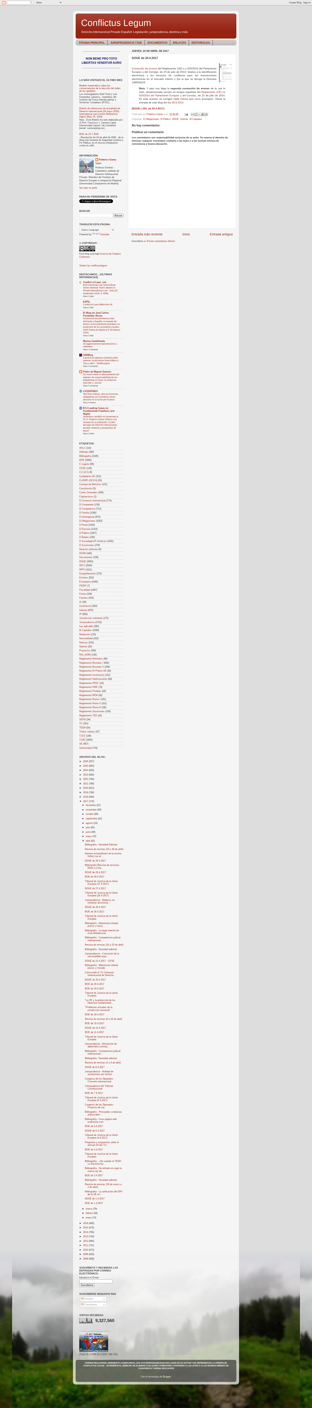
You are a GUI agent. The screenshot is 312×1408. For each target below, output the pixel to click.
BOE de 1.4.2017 (94, 1203)
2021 (86, 783)
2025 (86, 766)
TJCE (82, 736)
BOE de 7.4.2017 (94, 1093)
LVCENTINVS (90, 391)
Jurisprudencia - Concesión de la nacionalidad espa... (102, 955)
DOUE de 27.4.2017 (95, 888)
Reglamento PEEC (89, 683)
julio (88, 827)
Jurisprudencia (86, 622)
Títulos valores (87, 731)
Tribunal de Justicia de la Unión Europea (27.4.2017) (101, 882)
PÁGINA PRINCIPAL (92, 42)
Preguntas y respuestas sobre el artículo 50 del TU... (102, 1143)
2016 (86, 1223)
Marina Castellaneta (94, 341)
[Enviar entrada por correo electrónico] (186, 114)
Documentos (85, 557)
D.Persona (84, 529)
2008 (86, 1259)
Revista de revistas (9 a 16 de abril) (103, 1019)
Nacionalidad (86, 638)
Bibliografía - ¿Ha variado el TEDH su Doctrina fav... (103, 1162)
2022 (86, 779)
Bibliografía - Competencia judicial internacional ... (102, 939)
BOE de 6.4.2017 (94, 1126)
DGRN (82, 553)
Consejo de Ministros (90, 484)
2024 (86, 770)
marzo (89, 1209)
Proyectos (84, 650)
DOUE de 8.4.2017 (95, 1067)
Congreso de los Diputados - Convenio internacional (99, 1080)
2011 (86, 1245)
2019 (86, 792)
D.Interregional (86, 517)
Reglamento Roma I (89, 699)
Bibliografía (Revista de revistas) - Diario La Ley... (102, 866)
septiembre (92, 818)
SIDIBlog (88, 355)
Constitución (85, 488)
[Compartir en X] (199, 114)
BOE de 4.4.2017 (94, 1149)
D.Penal (83, 525)
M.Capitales (196, 119)
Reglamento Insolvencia (91, 675)
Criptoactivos (86, 496)
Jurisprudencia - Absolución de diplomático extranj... (101, 1045)
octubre (90, 814)
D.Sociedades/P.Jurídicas (92, 541)
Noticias (83, 642)
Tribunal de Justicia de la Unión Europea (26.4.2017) (101, 894)
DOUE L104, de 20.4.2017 (148, 108)
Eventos (83, 577)
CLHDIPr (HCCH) (88, 480)
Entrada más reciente (147, 234)
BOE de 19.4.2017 (94, 988)
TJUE (82, 740)
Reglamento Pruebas (90, 691)
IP (80, 614)
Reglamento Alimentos (91, 658)
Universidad (85, 748)
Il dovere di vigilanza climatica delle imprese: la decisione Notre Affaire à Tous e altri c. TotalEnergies (100, 361)
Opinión (83, 646)
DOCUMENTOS (157, 42)
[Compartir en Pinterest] (206, 114)
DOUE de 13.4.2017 (95, 1028)
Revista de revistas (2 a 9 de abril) (103, 1062)
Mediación (84, 634)
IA (80, 602)
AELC (82, 448)
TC (80, 723)
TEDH (82, 727)
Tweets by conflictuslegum (93, 265)
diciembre (91, 805)
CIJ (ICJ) (84, 472)
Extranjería (85, 582)
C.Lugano (84, 464)
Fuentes (83, 598)
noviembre (91, 809)
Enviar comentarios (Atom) (161, 241)
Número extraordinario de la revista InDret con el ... (103, 855)
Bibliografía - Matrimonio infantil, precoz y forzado (102, 966)
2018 (86, 797)
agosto (90, 823)
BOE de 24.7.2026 (89, 134)
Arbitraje (83, 452)
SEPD (82, 719)
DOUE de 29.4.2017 (95, 861)
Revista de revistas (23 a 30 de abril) (104, 849)
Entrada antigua (221, 234)
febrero (90, 1213)
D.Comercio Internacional (92, 500)
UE (81, 744)
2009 (86, 1254)
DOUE (175, 119)
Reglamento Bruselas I (91, 663)
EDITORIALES (201, 42)
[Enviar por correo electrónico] (192, 114)
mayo (89, 836)
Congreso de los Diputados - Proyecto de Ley (99, 1106)
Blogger (167, 1376)
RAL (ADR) (85, 654)
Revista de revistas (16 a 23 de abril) (104, 945)
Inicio (186, 234)
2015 (86, 1227)
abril (88, 841)
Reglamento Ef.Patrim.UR (92, 671)
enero (89, 1217)
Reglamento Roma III (90, 707)
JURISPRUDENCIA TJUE (126, 42)
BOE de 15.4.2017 (94, 1023)
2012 (86, 1241)
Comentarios (90, 1304)
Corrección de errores (144, 68)
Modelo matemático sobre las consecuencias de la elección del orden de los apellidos (99, 88)
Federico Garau (107, 159)
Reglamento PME (88, 687)
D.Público (166, 119)
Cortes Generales (88, 492)
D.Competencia (87, 509)
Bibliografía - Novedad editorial (101, 949)
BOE (81, 460)
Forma (82, 594)
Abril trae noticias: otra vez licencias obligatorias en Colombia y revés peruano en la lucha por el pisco (100, 397)
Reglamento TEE (88, 715)
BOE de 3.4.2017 (94, 1175)
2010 (86, 1250)
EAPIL (86, 302)
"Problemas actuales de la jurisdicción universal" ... (99, 1008)
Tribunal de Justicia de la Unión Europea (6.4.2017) (101, 1099)
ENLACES (179, 42)
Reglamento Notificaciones (93, 679)
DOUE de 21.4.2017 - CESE (99, 961)
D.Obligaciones (151, 119)
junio (88, 832)
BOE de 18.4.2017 (94, 1014)
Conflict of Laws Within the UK (97, 304)
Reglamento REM (88, 695)
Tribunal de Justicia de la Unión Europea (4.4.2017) (101, 1136)
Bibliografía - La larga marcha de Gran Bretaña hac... (102, 932)
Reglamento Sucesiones (92, 711)
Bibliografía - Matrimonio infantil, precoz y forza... (102, 924)
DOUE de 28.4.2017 (95, 872)
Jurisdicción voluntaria (91, 618)
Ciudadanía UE (87, 476)
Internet (184, 119)
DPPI (82, 569)
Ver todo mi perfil (88, 188)
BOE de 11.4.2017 (94, 1032)
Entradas (88, 1299)
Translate (104, 234)
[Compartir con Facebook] (203, 114)
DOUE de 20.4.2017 (95, 980)
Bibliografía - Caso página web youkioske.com (101, 1120)
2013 (86, 1236)
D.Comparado (86, 504)
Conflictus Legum (116, 23)
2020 (86, 788)
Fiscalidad (84, 590)
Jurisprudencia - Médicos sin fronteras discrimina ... (100, 901)
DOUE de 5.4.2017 (95, 1131)
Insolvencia (85, 606)
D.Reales (84, 537)
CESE (82, 468)
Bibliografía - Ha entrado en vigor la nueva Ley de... (103, 1169)
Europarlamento (87, 573)
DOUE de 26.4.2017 (95, 907)
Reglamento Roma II (90, 703)
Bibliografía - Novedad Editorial (101, 844)
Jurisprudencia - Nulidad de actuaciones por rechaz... (99, 1073)
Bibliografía (85, 456)
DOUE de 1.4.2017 (95, 1198)
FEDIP (82, 585)
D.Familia (84, 513)
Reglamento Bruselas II (91, 667)
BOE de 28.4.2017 (94, 876)
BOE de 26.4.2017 (94, 911)
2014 (86, 1232)
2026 (86, 761)
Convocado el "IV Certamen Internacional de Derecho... (100, 974)
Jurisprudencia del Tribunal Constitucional (99, 1087)
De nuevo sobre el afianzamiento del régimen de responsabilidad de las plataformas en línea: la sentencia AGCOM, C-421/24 (101, 378)
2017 (86, 801)
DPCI (82, 565)
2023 (86, 775)
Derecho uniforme (88, 549)
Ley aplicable (86, 626)
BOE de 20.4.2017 (94, 984)
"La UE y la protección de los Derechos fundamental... (100, 1001)
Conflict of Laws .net (94, 282)
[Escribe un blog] (196, 114)
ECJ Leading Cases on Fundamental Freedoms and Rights (98, 411)
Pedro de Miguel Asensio (97, 371)
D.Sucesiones (86, 545)
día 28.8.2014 (175, 102)
